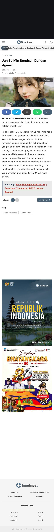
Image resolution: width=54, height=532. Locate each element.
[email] (26, 112)
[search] (44, 42)
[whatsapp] (37, 112)
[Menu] (3, 42)
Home (4, 55)
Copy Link (47, 112)
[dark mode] (51, 42)
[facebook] (6, 112)
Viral (10, 55)
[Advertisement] (27, 26)
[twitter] (16, 112)
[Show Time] (16, 70)
